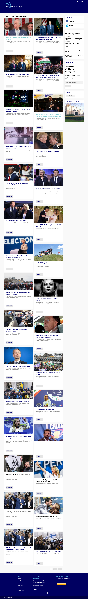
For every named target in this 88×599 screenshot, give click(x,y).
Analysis (18, 76)
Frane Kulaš (9, 368)
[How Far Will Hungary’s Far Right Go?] (48, 252)
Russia (28, 150)
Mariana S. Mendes (40, 446)
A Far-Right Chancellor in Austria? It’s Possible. (18, 366)
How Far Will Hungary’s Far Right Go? (45, 263)
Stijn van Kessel (10, 514)
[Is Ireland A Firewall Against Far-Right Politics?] (18, 390)
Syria (7, 10)
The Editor (19, 580)
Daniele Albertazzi (10, 478)
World (20, 10)
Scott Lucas (9, 150)
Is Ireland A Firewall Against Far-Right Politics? (18, 401)
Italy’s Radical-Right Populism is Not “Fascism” (48, 516)
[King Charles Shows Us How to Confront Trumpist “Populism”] (18, 27)
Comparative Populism (23, 478)
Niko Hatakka (39, 553)
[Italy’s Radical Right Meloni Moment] (48, 398)
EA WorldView (10, 597)
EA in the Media (64, 10)
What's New (24, 114)
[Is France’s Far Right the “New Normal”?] (18, 210)
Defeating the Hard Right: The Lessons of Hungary (18, 74)
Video (60, 42)
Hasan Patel (9, 41)
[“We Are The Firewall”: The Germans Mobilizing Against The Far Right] (18, 281)
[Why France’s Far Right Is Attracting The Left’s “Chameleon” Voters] (18, 318)
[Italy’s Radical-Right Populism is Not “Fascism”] (48, 505)
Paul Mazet (9, 222)
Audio (18, 259)
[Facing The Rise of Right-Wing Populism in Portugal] (48, 432)
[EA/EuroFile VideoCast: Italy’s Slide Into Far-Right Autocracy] (18, 425)
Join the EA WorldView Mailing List (70, 69)
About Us (19, 578)
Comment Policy (21, 590)
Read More (9, 51)
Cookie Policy (20, 593)
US (15, 10)
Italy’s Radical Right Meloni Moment (45, 409)
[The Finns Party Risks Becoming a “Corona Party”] (48, 541)
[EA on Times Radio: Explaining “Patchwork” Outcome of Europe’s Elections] (18, 245)
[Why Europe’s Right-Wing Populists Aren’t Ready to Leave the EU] (18, 500)
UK (8, 42)
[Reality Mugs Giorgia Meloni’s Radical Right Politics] (48, 288)
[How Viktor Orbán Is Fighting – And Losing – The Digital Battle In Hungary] (18, 98)
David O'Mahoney (10, 403)
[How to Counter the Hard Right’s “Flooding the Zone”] (48, 140)
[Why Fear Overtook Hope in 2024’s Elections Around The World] (18, 172)
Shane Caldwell (40, 376)
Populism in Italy (22, 441)
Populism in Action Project (34, 10)
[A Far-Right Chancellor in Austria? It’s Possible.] (18, 355)
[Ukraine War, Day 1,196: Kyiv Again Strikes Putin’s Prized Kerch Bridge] (18, 135)
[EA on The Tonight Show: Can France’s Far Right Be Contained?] (48, 177)
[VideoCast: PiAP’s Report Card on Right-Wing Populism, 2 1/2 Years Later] (48, 469)
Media (10, 260)
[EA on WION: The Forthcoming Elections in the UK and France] (48, 214)
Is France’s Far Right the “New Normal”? (16, 220)
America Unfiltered (50, 10)
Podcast (74, 10)
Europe (27, 76)
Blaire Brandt (9, 113)
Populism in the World (17, 77)
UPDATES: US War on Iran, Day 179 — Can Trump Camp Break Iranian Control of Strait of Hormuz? (74, 45)
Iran (12, 10)
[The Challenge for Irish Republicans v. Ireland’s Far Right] (48, 362)
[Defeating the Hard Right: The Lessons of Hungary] (18, 63)
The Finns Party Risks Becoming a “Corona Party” (48, 551)
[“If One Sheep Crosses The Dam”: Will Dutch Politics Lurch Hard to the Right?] (48, 324)
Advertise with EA (21, 588)
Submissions (20, 585)
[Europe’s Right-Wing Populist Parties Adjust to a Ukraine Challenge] (18, 463)
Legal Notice (20, 583)
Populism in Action (20, 41)
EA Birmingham (23, 76)
